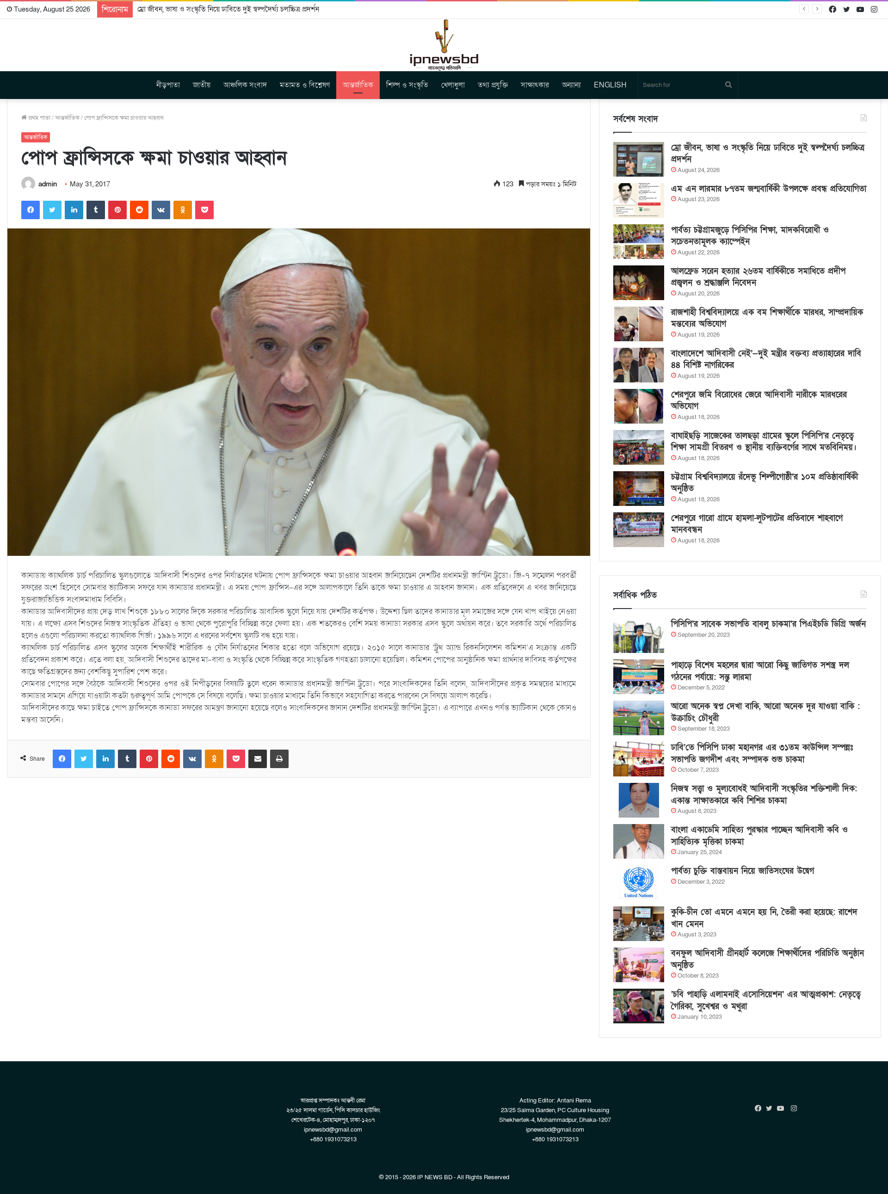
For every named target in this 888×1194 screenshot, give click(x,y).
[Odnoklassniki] (182, 210)
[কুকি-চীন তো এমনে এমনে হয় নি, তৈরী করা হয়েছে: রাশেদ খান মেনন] (638, 923)
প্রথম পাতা (38, 118)
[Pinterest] (117, 210)
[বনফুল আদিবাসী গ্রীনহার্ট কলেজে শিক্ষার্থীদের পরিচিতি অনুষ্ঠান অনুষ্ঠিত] (638, 965)
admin (47, 184)
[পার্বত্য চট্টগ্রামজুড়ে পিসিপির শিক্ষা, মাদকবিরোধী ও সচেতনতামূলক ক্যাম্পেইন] (638, 241)
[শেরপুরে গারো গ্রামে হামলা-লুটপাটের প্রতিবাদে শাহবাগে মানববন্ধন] (638, 529)
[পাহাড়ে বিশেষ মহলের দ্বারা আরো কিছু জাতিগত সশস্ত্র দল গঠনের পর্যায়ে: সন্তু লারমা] (638, 676)
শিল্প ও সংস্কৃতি (407, 85)
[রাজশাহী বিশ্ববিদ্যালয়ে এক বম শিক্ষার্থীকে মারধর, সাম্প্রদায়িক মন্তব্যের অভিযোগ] (638, 324)
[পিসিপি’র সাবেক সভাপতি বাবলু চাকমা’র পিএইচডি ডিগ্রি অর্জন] (638, 635)
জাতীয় (201, 85)
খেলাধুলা (453, 85)
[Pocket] (204, 210)
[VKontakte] (161, 210)
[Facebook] (30, 210)
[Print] (279, 759)
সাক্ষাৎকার (535, 85)
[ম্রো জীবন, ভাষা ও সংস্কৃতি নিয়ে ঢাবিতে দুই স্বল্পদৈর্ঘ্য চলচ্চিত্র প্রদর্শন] (638, 159)
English (610, 85)
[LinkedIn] (74, 210)
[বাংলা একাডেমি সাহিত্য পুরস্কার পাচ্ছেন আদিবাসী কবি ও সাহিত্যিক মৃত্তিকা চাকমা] (638, 841)
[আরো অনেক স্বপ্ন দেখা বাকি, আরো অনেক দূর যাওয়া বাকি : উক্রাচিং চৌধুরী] (638, 718)
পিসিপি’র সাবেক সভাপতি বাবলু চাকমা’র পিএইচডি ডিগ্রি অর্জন (768, 624)
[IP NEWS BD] (444, 45)
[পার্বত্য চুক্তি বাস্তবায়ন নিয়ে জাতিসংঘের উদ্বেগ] (638, 882)
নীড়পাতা (168, 85)
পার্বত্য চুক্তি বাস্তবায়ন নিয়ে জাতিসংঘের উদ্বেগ (742, 871)
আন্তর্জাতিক (358, 85)
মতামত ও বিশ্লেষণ (305, 85)
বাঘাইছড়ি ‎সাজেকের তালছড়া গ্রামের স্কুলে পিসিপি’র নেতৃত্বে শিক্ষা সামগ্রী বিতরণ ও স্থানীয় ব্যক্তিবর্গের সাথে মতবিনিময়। (764, 442)
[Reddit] (139, 210)
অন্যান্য (571, 85)
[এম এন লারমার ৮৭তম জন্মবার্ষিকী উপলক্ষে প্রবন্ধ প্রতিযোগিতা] (638, 200)
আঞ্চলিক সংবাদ (245, 85)
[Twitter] (52, 210)
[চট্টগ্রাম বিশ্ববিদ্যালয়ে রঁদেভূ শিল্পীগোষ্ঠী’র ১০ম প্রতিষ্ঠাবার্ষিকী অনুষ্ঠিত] (638, 488)
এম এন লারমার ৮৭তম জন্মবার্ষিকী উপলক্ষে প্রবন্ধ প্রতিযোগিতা (768, 189)
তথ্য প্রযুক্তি (493, 85)
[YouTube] (782, 1108)
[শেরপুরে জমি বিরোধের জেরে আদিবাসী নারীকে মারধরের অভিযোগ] (638, 406)
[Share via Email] (257, 759)
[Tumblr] (95, 210)
